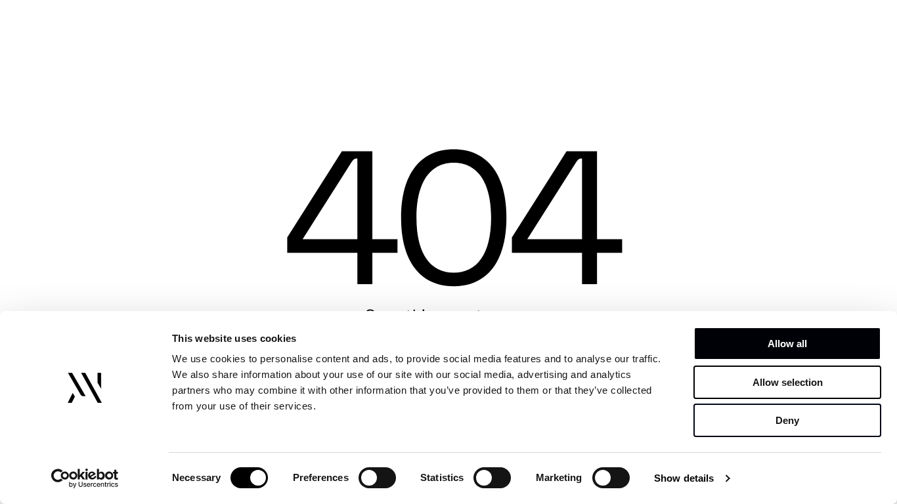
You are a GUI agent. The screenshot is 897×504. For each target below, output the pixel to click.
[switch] (377, 477)
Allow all (787, 343)
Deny (787, 420)
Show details (684, 478)
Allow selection (788, 382)
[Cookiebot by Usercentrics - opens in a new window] (85, 478)
